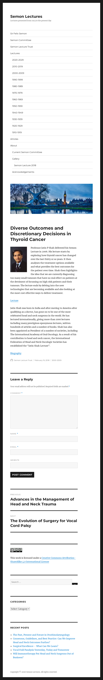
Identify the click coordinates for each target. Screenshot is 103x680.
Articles (14, 139)
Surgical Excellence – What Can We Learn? (35, 646)
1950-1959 (17, 106)
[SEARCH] (75, 584)
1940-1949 (17, 112)
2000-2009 (18, 73)
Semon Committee (20, 40)
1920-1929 (17, 126)
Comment (16, 393)
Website (14, 460)
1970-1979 (17, 93)
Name (14, 434)
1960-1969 (17, 99)
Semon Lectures (26, 16)
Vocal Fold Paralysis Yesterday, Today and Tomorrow (41, 650)
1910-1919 (17, 132)
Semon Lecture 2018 (25, 165)
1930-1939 (17, 119)
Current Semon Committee (27, 152)
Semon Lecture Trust (21, 46)
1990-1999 (17, 79)
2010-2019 (17, 66)
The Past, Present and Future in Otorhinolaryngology (41, 634)
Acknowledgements (23, 172)
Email (14, 447)
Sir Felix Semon (18, 33)
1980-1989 (17, 86)
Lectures (15, 53)
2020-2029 (18, 60)
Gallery (15, 159)
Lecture (14, 300)
